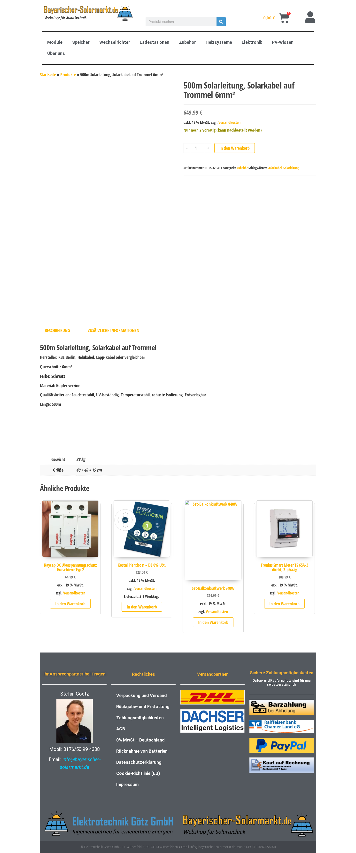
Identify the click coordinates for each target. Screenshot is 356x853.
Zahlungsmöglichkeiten (140, 717)
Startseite (48, 74)
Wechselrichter (114, 42)
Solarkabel (275, 167)
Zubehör (187, 42)
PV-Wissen (283, 42)
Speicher (81, 42)
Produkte (68, 74)
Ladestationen (154, 42)
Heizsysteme (219, 42)
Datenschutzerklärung (139, 762)
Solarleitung (291, 167)
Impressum (127, 784)
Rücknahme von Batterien (142, 751)
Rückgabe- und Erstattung (143, 706)
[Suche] (221, 21)
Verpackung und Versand (141, 695)
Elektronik (252, 42)
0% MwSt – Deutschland (140, 739)
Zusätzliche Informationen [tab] (113, 330)
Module (54, 42)
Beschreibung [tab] (57, 330)
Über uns (56, 53)
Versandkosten (229, 122)
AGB (120, 728)
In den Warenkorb (234, 148)
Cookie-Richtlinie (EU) (138, 773)
